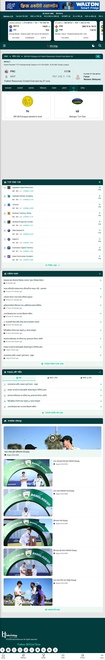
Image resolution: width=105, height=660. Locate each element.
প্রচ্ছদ (6, 56)
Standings (29, 38)
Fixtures (15, 38)
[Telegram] (49, 650)
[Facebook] (2, 650)
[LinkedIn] (43, 650)
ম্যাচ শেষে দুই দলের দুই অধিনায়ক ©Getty (66, 461)
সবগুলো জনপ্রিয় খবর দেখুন (54, 413)
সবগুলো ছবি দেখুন (54, 610)
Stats (43, 38)
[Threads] (55, 650)
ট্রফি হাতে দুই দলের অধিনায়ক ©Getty (65, 550)
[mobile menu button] (4, 45)
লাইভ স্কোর (16, 56)
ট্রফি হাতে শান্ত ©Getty (60, 521)
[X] (20, 650)
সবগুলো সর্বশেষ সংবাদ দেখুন (53, 364)
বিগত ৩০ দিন (87, 378)
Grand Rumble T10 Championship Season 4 (21, 65)
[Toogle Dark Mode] (93, 46)
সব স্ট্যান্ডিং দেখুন (51, 265)
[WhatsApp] (31, 650)
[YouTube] (8, 650)
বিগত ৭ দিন (53, 378)
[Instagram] (14, 650)
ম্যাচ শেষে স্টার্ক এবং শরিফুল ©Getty (64, 580)
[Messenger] (37, 650)
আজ (20, 378)
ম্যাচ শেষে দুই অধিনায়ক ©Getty (17, 451)
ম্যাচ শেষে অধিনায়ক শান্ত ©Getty (63, 491)
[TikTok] (26, 650)
